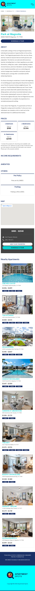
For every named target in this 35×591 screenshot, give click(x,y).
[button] (4, 23)
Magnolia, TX (10, 11)
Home (2, 11)
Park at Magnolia (21, 11)
